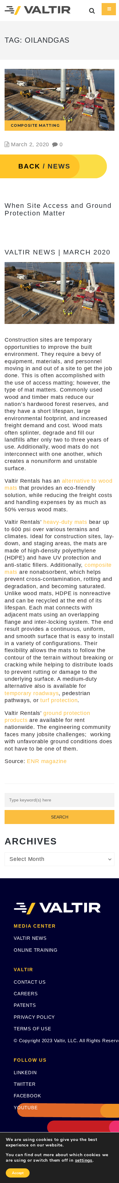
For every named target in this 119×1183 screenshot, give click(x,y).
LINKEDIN (25, 1072)
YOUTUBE (26, 1107)
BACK (29, 166)
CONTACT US (30, 982)
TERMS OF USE (32, 1028)
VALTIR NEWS (30, 938)
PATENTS (25, 1005)
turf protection (59, 700)
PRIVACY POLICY (34, 1017)
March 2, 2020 (30, 144)
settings (83, 1160)
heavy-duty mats (65, 522)
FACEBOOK (27, 1095)
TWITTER (25, 1084)
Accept (17, 1173)
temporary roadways (32, 693)
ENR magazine (47, 761)
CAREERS (26, 993)
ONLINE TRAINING (36, 950)
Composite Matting (35, 125)
